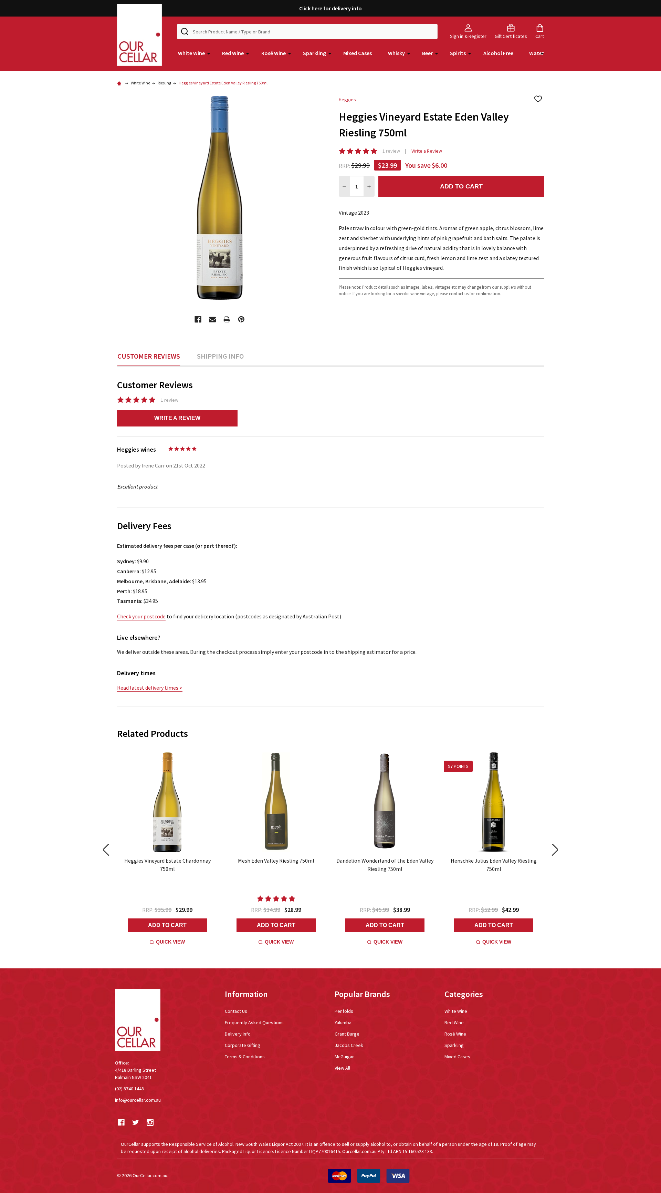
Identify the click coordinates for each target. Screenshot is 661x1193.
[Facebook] (198, 319)
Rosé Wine (273, 53)
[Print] (227, 319)
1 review (391, 151)
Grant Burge (347, 1034)
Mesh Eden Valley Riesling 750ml (276, 860)
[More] (208, 53)
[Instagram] (150, 1122)
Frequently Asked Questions (254, 1022)
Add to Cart (461, 186)
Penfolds (344, 1011)
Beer (427, 53)
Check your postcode (141, 616)
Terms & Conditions (245, 1056)
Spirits (458, 53)
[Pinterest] (241, 319)
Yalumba (343, 1022)
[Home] (120, 82)
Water (536, 53)
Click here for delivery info (330, 8)
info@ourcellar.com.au (138, 1100)
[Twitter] (135, 1122)
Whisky (396, 53)
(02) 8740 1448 (129, 1089)
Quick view (170, 942)
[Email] (212, 319)
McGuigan (345, 1056)
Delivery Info (238, 1034)
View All (342, 1068)
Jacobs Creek (349, 1045)
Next (555, 849)
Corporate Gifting (242, 1045)
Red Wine (233, 53)
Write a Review (426, 151)
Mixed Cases (357, 53)
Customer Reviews (148, 356)
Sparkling (314, 53)
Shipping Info (220, 356)
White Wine (191, 53)
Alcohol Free (498, 53)
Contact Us (236, 1011)
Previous (106, 849)
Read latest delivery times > (149, 687)
